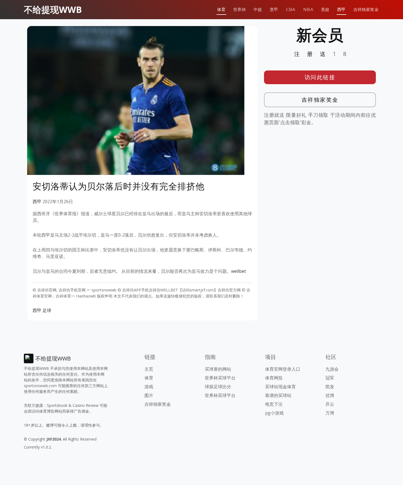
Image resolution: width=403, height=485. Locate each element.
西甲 (341, 9)
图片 (148, 395)
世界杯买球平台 (220, 378)
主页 (148, 369)
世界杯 (239, 9)
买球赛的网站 (218, 369)
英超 (325, 9)
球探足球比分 (218, 387)
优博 (329, 395)
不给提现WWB (53, 9)
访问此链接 (320, 77)
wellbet (238, 271)
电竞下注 (274, 404)
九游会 (332, 369)
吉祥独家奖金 (366, 9)
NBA (308, 9)
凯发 (329, 387)
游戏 (148, 387)
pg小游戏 (274, 413)
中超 (258, 9)
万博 (329, 413)
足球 (46, 310)
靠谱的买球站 (278, 395)
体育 (221, 9)
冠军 (329, 378)
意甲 (274, 9)
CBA (291, 9)
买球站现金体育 (280, 387)
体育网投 (274, 378)
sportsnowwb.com (40, 385)
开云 (329, 404)
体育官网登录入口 (282, 369)
